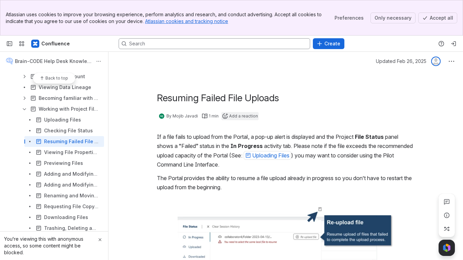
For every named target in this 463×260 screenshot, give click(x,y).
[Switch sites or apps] (21, 43)
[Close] (100, 240)
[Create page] (446, 228)
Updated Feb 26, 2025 (401, 61)
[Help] (441, 43)
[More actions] (99, 61)
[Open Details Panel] (446, 215)
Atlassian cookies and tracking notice (186, 21)
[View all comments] (446, 201)
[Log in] (453, 43)
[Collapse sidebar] (9, 43)
